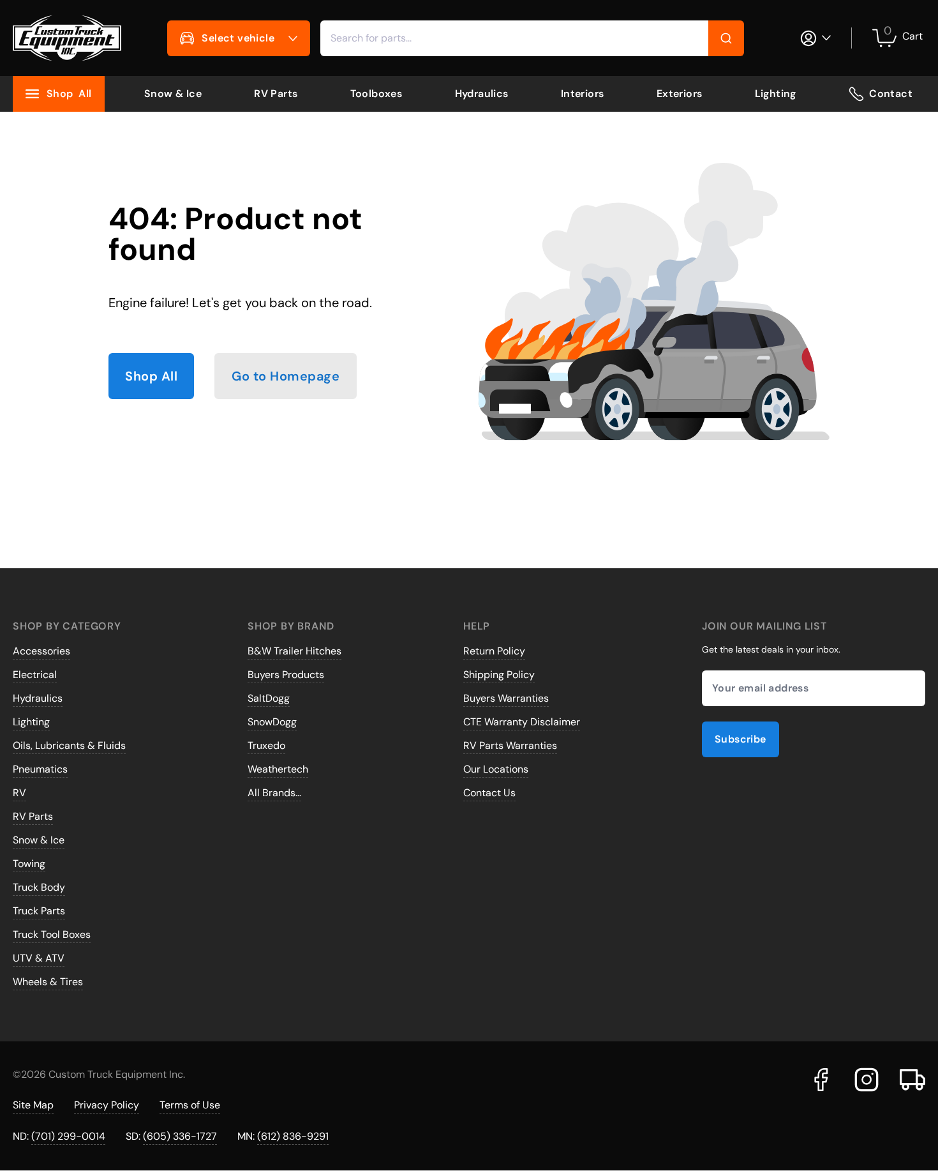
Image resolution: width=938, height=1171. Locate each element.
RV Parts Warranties (510, 745)
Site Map (33, 1105)
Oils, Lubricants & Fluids (69, 745)
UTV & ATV (38, 958)
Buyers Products (286, 674)
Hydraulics (482, 93)
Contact (890, 93)
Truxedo (266, 745)
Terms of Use (190, 1105)
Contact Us (489, 792)
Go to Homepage (285, 376)
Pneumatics (40, 769)
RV (19, 792)
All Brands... (274, 792)
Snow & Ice (173, 93)
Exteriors (680, 93)
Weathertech (278, 769)
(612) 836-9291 (293, 1136)
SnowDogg (272, 722)
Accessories (41, 651)
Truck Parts (39, 911)
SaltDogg (269, 698)
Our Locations (495, 769)
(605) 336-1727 (180, 1136)
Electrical (35, 674)
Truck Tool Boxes (52, 934)
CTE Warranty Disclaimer (521, 722)
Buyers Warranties (506, 698)
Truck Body (39, 887)
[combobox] (532, 38)
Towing (29, 863)
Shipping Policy (499, 674)
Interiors (582, 93)
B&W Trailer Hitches (294, 651)
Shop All (151, 376)
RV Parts (275, 93)
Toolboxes (376, 93)
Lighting (775, 93)
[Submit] (726, 38)
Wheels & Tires (48, 981)
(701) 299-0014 (68, 1136)
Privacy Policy (106, 1105)
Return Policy (494, 651)
